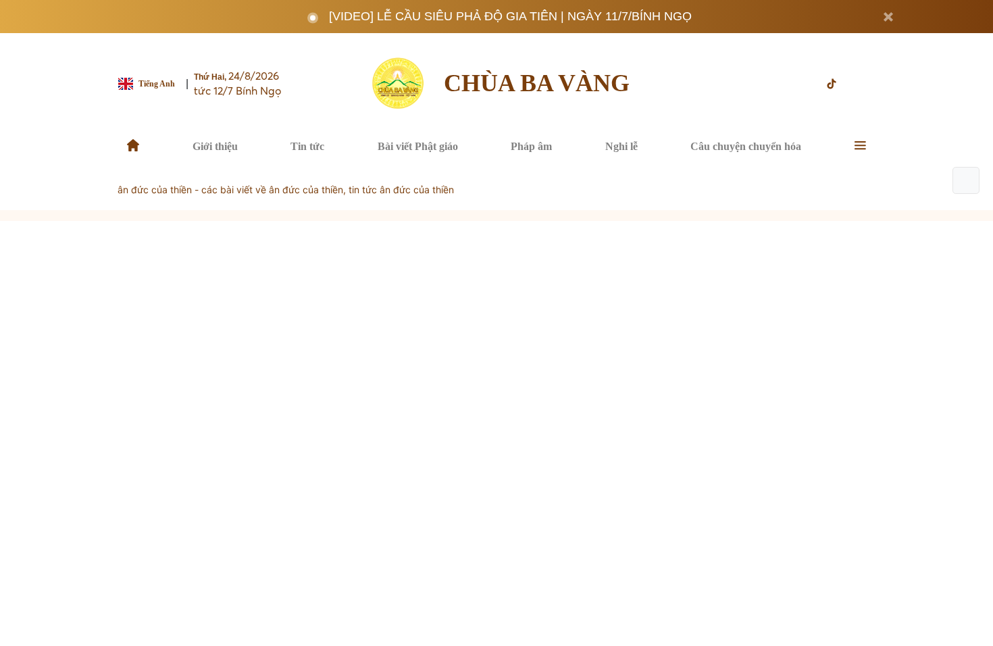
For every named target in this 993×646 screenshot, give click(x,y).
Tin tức (307, 146)
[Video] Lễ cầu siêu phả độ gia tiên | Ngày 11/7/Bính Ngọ (510, 16)
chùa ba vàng (537, 83)
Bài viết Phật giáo (418, 146)
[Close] (888, 16)
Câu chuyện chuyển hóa (745, 146)
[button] (965, 180)
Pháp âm (531, 146)
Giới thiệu (215, 146)
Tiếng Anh (156, 84)
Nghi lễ (621, 146)
